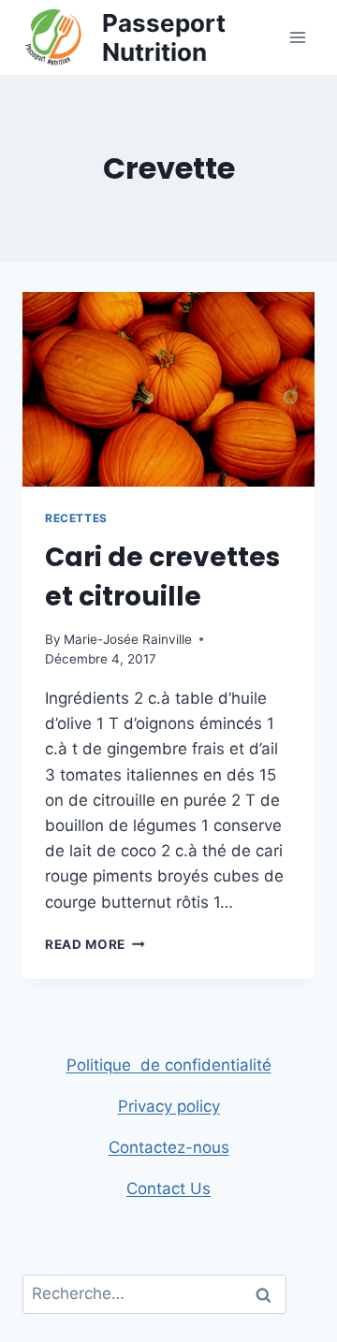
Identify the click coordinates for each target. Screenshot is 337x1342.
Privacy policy (169, 1106)
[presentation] (168, 389)
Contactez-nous (169, 1147)
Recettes (76, 518)
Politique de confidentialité (168, 1065)
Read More (95, 944)
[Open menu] (297, 36)
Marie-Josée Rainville (128, 639)
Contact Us (168, 1188)
